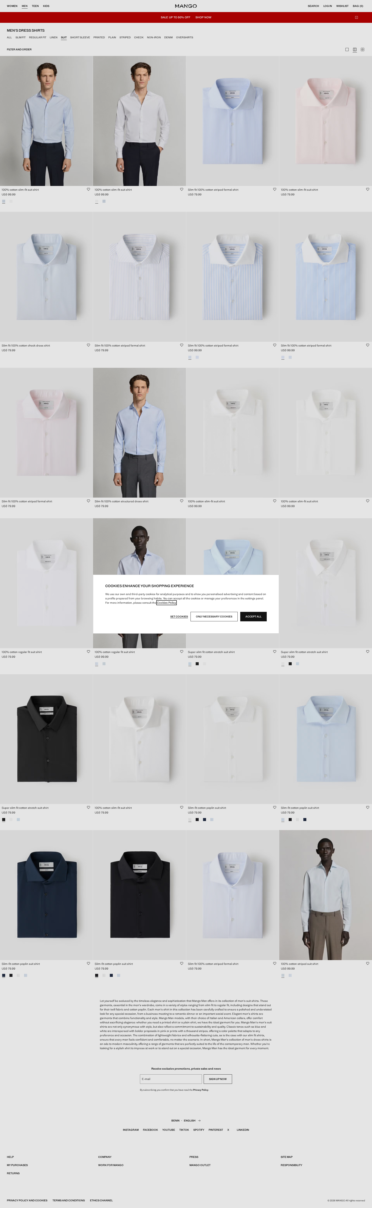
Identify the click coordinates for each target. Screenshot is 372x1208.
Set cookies (179, 616)
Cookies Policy (166, 603)
